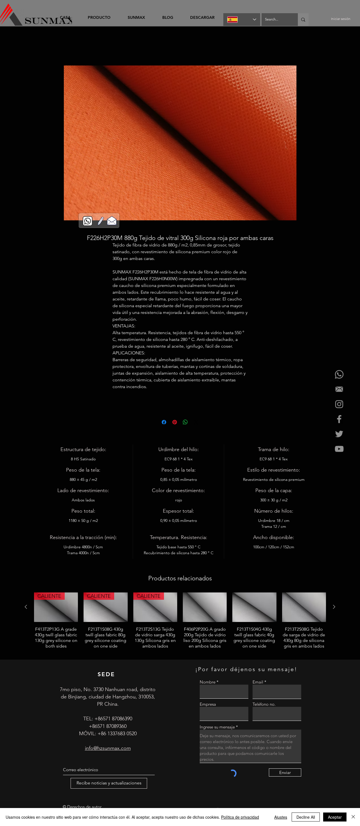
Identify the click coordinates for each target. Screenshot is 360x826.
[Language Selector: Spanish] (241, 19)
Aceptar (335, 817)
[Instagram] (339, 404)
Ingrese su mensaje (217, 728)
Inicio (47, 46)
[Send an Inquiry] (111, 220)
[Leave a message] (100, 221)
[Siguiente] (334, 607)
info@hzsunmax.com (108, 749)
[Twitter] (339, 434)
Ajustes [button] (280, 817)
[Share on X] (196, 423)
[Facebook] (339, 419)
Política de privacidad (240, 817)
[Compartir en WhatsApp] (185, 423)
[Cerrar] (353, 817)
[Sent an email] (339, 389)
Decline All (305, 817)
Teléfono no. (264, 705)
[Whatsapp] (339, 374)
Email (258, 683)
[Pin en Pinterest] (174, 423)
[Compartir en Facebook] (164, 423)
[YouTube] (339, 448)
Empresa (208, 705)
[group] (180, 624)
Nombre (207, 683)
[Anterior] (25, 607)
